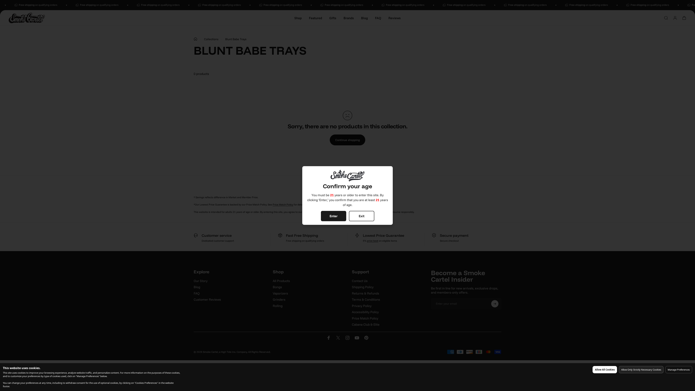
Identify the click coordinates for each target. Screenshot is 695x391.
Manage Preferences (679, 369)
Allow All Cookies (605, 369)
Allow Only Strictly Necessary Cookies (641, 369)
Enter (334, 216)
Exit (361, 216)
